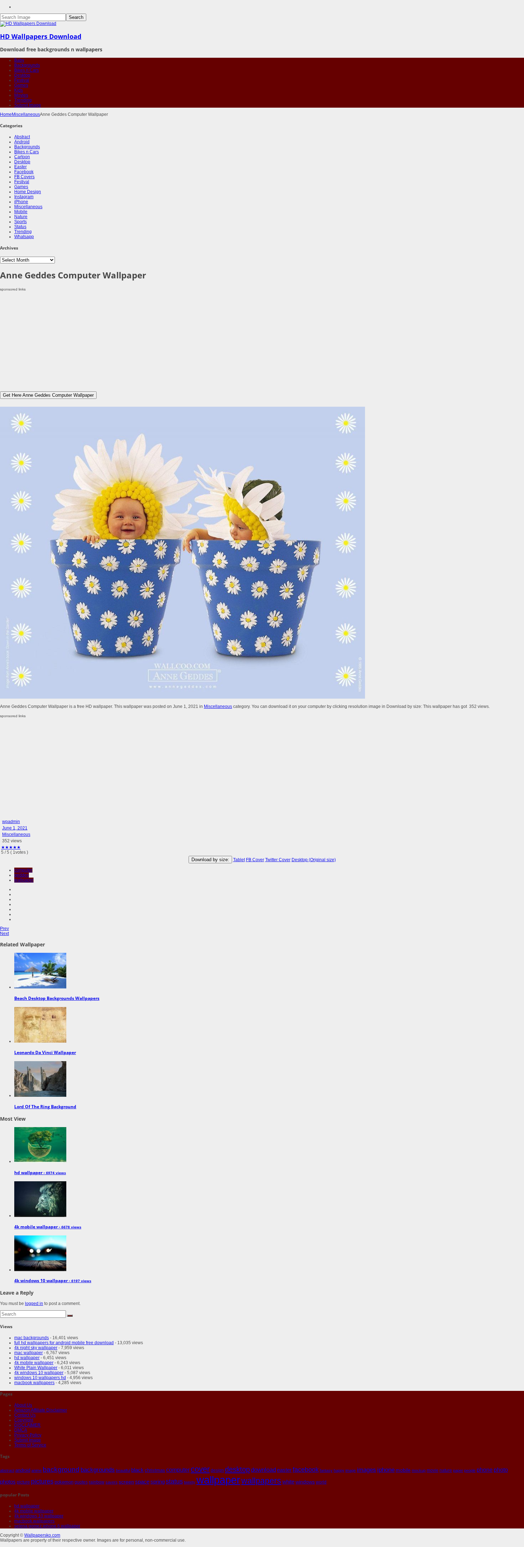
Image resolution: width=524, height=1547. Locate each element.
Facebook (24, 171)
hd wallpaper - (40, 1173)
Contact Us (25, 1415)
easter (284, 1470)
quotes (81, 1482)
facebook (306, 1469)
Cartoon (22, 156)
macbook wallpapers (34, 1382)
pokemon (64, 1482)
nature (446, 1470)
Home (6, 114)
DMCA (20, 1430)
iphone (386, 1469)
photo (501, 1470)
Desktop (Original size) (314, 859)
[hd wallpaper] (40, 1161)
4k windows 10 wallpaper (38, 1372)
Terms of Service (30, 1445)
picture (23, 1482)
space (142, 1482)
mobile (403, 1470)
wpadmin (11, 821)
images (366, 1469)
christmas (155, 1470)
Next (4, 933)
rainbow (96, 1482)
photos (8, 1482)
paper (458, 1470)
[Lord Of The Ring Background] (40, 1095)
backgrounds (98, 1469)
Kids (18, 90)
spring (157, 1482)
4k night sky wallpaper (35, 1347)
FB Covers (24, 176)
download (263, 1469)
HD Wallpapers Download (40, 36)
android (22, 1470)
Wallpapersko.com (42, 1535)
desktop (237, 1469)
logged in (34, 1303)
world (321, 1482)
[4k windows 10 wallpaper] (40, 1269)
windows (305, 1482)
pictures (42, 1481)
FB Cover (255, 859)
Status (20, 226)
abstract (7, 1470)
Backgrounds (27, 65)
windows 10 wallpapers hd (40, 1377)
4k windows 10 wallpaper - (52, 1281)
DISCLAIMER (27, 1425)
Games (21, 85)
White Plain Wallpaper (35, 1367)
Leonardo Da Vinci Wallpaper (45, 1052)
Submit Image (27, 105)
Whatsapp (24, 236)
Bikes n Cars (26, 70)
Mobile (20, 211)
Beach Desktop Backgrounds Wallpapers (56, 998)
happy (339, 1470)
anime (36, 1470)
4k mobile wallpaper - (47, 1227)
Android (22, 141)
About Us (23, 1405)
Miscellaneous (26, 114)
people (470, 1470)
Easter (20, 166)
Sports (20, 221)
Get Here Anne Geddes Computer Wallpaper (48, 395)
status (174, 1481)
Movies (21, 95)
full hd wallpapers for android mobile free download (64, 1342)
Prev (4, 928)
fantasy (326, 1470)
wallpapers (261, 1480)
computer (23, 870)
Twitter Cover (278, 859)
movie (432, 1470)
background (61, 1469)
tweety (189, 1482)
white (288, 1482)
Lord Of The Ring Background (45, 1107)
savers (112, 1482)
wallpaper (24, 880)
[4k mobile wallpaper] (40, 1215)
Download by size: (210, 859)
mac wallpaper (28, 1352)
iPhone (21, 201)
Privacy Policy (27, 1435)
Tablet (239, 859)
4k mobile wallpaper (33, 1362)
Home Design (27, 191)
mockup (419, 1470)
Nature (20, 216)
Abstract (22, 136)
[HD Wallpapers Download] (28, 23)
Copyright (23, 1420)
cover (200, 1469)
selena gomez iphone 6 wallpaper (47, 1525)
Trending (23, 100)
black (137, 1470)
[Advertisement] (214, 341)
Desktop (22, 75)
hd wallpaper (27, 1357)
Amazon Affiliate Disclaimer (40, 1410)
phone (485, 1470)
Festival (21, 80)
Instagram (24, 196)
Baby (19, 60)
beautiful (123, 1470)
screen (126, 1482)
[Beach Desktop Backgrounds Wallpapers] (40, 987)
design (217, 1470)
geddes (21, 875)
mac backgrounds (31, 1337)
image (350, 1470)
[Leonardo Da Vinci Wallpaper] (40, 1041)
